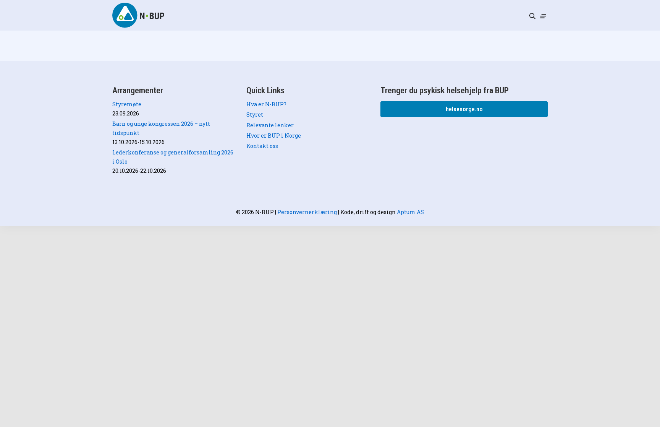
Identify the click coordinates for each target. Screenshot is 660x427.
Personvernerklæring (307, 212)
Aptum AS (410, 212)
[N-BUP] (139, 15)
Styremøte (126, 104)
